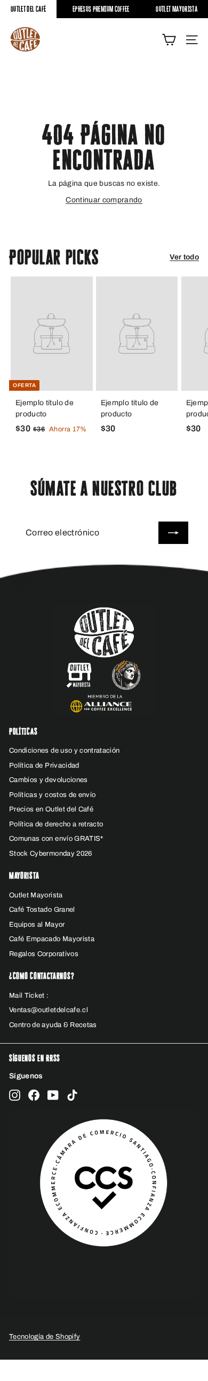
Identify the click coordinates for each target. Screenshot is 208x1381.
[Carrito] (168, 40)
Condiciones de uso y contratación (64, 750)
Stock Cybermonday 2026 (50, 853)
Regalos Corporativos (43, 954)
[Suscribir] (173, 533)
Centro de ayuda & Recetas (53, 1025)
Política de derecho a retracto (56, 824)
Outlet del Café (28, 9)
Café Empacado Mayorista (51, 939)
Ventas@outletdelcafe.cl (48, 1010)
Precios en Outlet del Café (51, 809)
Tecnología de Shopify (44, 1336)
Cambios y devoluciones (48, 780)
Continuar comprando (104, 200)
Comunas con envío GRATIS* (56, 838)
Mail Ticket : (29, 995)
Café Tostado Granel (42, 909)
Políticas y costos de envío (52, 795)
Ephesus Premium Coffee (101, 9)
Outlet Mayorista (176, 9)
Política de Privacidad (44, 765)
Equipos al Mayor (37, 924)
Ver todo (184, 257)
